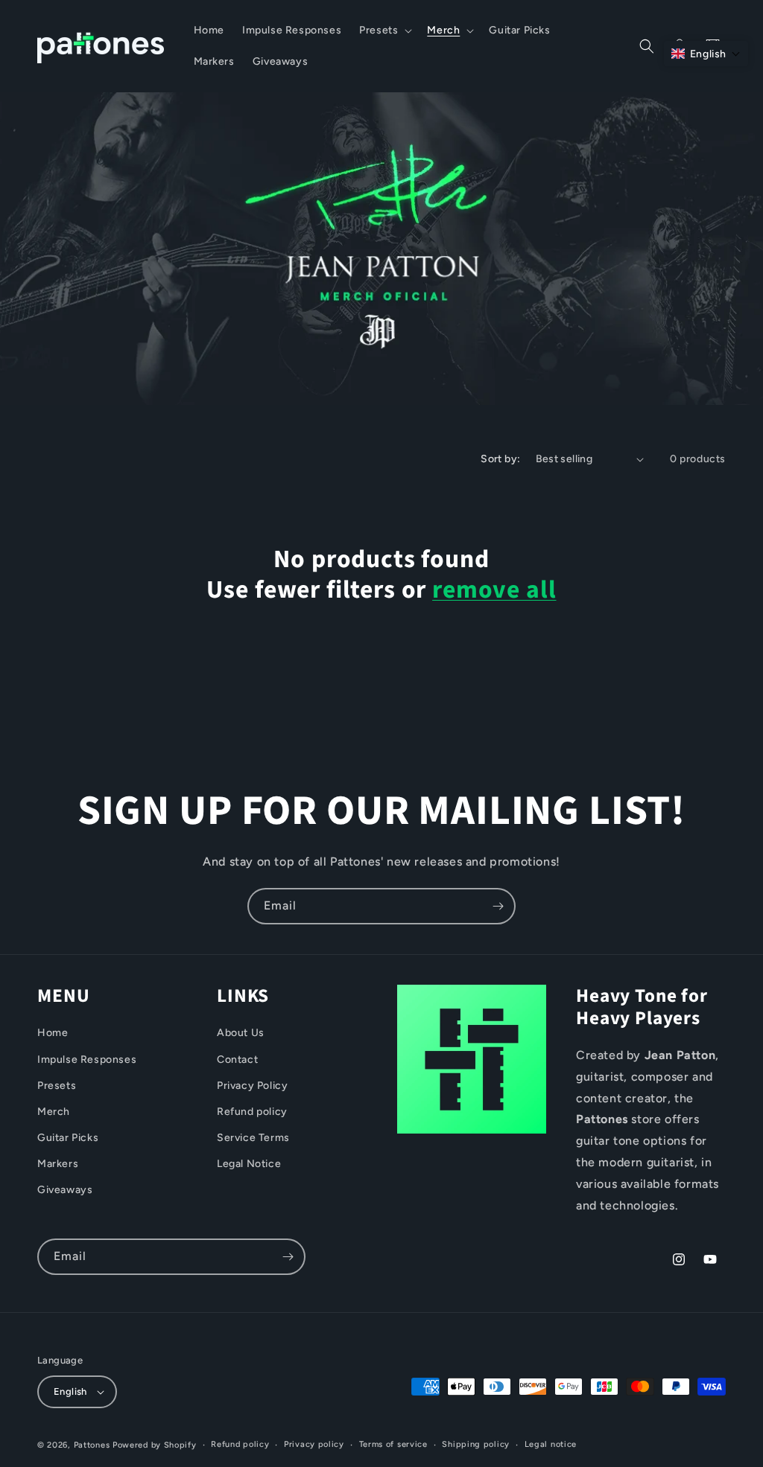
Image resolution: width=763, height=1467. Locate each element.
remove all (494, 590)
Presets (56, 1085)
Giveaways (64, 1189)
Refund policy (252, 1111)
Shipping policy (476, 1444)
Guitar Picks (67, 1137)
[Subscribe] (497, 906)
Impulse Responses (86, 1059)
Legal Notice (249, 1163)
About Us (241, 1032)
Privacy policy (314, 1444)
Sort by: (500, 459)
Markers (57, 1163)
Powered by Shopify (155, 1445)
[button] (384, 30)
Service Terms (253, 1137)
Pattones (92, 1445)
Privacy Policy (252, 1085)
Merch (53, 1111)
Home (52, 1032)
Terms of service (393, 1444)
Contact (237, 1059)
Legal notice (551, 1444)
